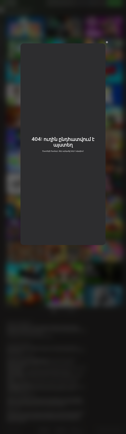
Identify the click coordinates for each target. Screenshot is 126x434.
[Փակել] (107, 42)
